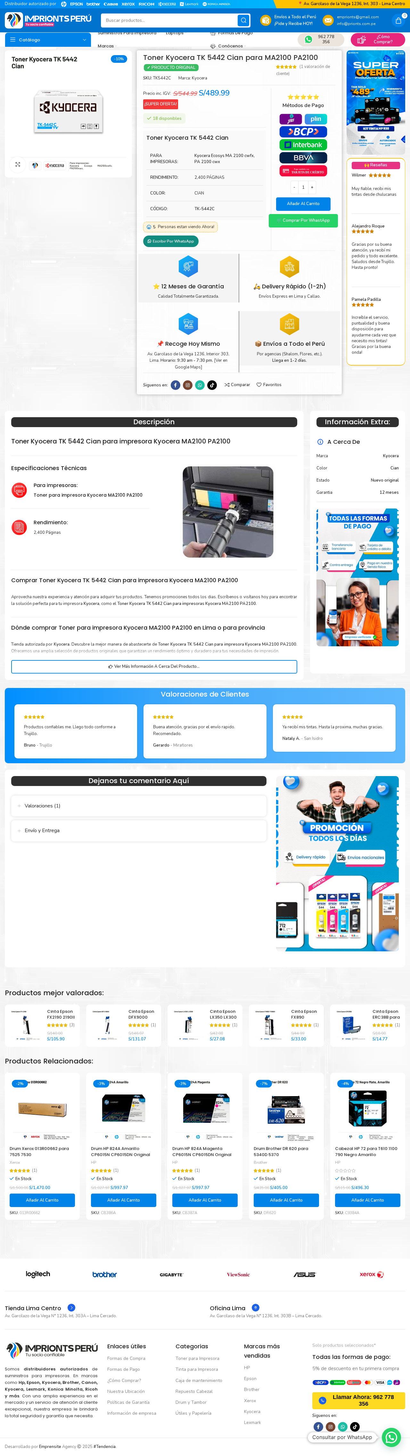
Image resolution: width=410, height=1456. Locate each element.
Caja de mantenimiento (199, 1380)
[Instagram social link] (188, 385)
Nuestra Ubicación (126, 1391)
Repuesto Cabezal (194, 1391)
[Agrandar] (18, 165)
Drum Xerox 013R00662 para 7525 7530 (39, 1151)
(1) (153, 1025)
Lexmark (252, 1422)
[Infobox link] (40, 1308)
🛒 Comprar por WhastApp (303, 220)
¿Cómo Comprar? (383, 39)
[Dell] (372, 1275)
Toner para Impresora (197, 1358)
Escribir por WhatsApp (173, 241)
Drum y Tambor (191, 1402)
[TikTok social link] (212, 385)
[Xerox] (238, 1275)
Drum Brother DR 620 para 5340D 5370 (281, 1151)
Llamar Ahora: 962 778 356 (363, 1400)
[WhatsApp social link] (200, 385)
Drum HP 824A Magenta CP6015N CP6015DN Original (202, 1151)
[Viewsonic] (104, 1275)
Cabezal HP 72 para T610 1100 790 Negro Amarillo (366, 1151)
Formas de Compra (126, 1358)
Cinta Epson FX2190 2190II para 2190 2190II (61, 1020)
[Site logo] (48, 20)
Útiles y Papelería (193, 1413)
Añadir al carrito (303, 204)
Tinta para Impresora (197, 1369)
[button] (303, 221)
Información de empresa (131, 1413)
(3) (72, 1025)
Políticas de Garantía (128, 1402)
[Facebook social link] (175, 385)
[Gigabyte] (38, 1275)
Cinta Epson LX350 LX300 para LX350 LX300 (223, 1020)
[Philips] (305, 1275)
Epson (250, 1379)
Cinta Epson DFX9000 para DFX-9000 (141, 1020)
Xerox (15, 1162)
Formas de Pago (123, 1369)
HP (93, 1162)
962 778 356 (326, 39)
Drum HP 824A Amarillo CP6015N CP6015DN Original (120, 1151)
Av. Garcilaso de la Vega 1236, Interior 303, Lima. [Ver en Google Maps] (188, 360)
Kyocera (199, 78)
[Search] (243, 20)
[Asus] (171, 1275)
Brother (260, 1162)
